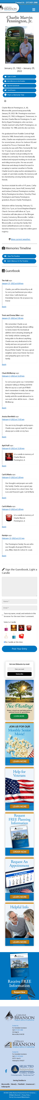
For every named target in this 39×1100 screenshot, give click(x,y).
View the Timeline (13, 256)
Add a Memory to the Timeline (16, 81)
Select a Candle (10, 622)
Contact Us (15, 1026)
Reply (4, 307)
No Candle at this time (14, 642)
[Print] (5, 101)
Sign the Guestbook (13, 86)
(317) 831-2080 (19, 1030)
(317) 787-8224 (19, 1056)
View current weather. (20, 239)
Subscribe (19, 674)
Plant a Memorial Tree (15, 95)
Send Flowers (11, 90)
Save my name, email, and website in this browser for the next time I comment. (20, 615)
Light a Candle (11, 76)
